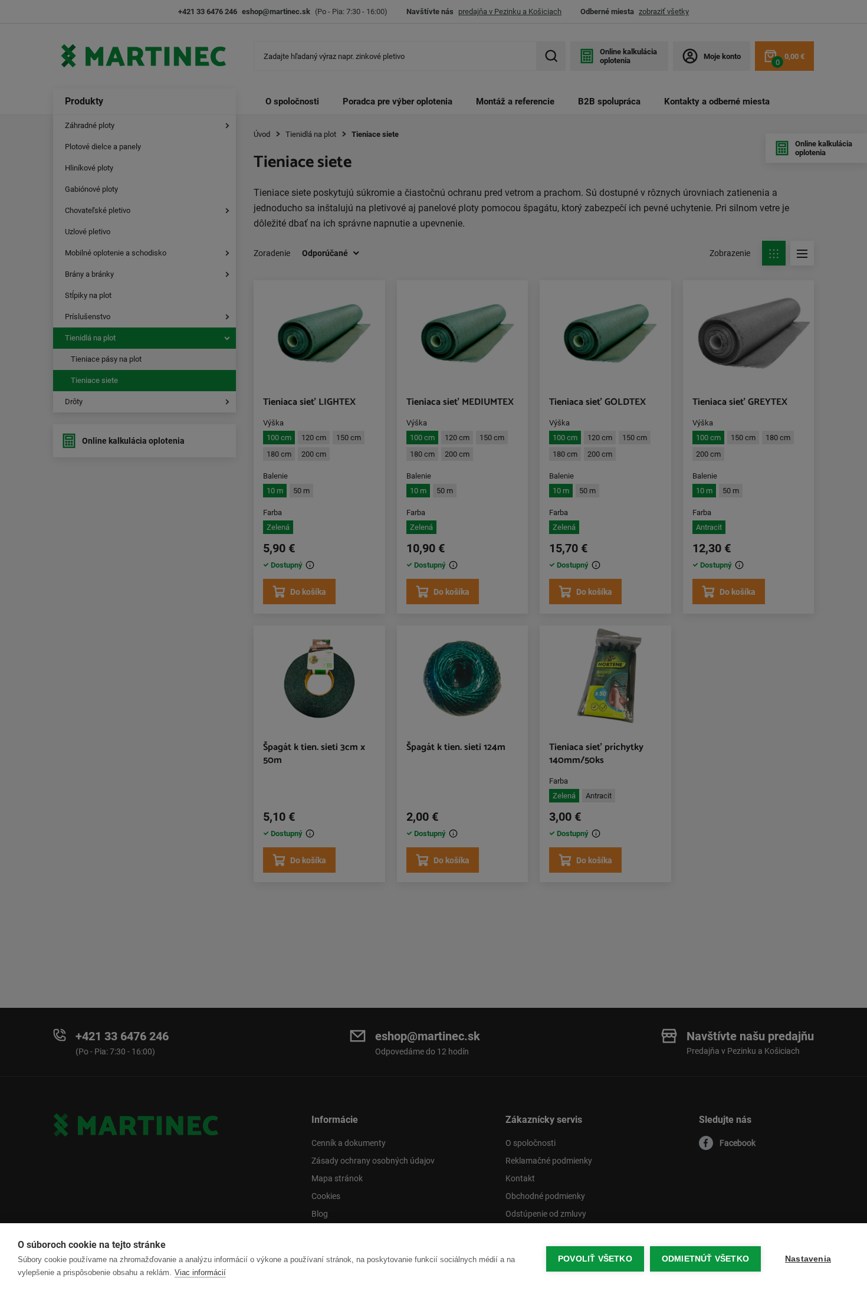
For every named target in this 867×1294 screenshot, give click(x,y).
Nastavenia (808, 1258)
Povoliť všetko (595, 1258)
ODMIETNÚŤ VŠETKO (705, 1258)
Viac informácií (200, 1272)
